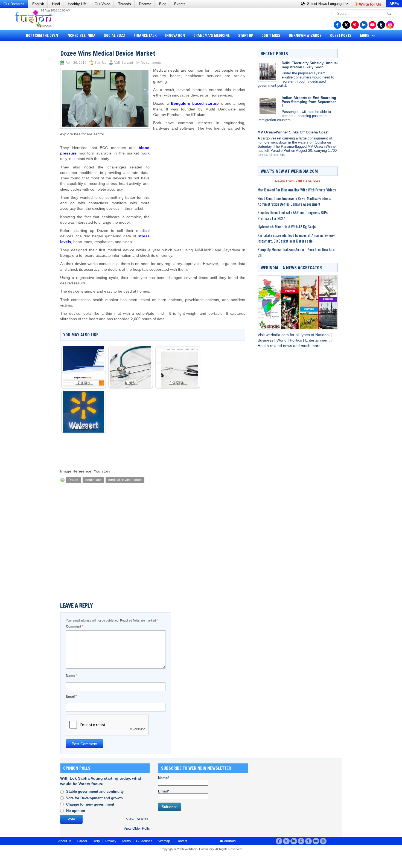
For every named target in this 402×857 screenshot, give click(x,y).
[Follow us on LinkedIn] (364, 25)
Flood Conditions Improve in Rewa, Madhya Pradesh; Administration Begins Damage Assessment (294, 201)
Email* (163, 791)
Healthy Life (77, 4)
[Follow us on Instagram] (390, 25)
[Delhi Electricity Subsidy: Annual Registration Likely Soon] (268, 71)
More (365, 35)
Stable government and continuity (95, 791)
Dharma (145, 4)
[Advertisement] (24, 127)
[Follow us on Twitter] (346, 25)
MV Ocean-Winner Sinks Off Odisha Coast (293, 132)
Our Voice (102, 4)
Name (71, 676)
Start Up (245, 35)
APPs (394, 4)
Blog (162, 4)
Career (82, 841)
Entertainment (318, 340)
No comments (151, 63)
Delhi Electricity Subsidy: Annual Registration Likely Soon (310, 65)
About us (64, 841)
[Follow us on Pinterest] (355, 25)
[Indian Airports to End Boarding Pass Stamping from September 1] (268, 106)
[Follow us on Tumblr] (381, 25)
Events (179, 4)
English (38, 4)
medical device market (125, 480)
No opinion (75, 811)
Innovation (175, 35)
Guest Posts (340, 35)
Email (71, 696)
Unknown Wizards (305, 35)
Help (96, 841)
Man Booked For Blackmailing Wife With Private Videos (297, 190)
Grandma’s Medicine (211, 35)
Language (326, 4)
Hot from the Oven (42, 35)
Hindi (56, 4)
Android (229, 841)
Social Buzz (114, 35)
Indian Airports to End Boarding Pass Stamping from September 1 (309, 102)
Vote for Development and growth (94, 798)
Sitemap (164, 841)
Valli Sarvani (123, 63)
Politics (296, 340)
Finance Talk (145, 35)
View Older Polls (137, 828)
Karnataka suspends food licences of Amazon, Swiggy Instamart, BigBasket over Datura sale (296, 238)
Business (266, 340)
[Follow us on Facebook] (337, 25)
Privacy (110, 841)
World (282, 340)
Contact (181, 841)
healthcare (93, 480)
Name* (163, 778)
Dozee (73, 480)
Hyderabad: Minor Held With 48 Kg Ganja (287, 226)
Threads (124, 4)
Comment (74, 626)
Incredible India (80, 35)
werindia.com (278, 335)
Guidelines (144, 841)
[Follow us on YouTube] (372, 25)
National (323, 335)
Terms (126, 841)
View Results (137, 819)
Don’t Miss (270, 35)
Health (264, 346)
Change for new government (90, 804)
